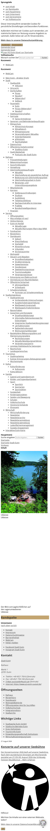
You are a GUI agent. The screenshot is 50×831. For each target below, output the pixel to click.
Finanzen (14, 211)
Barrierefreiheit (12, 637)
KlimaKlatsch (20, 129)
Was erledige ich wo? (19, 218)
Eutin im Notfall (17, 223)
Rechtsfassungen (22, 338)
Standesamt (15, 236)
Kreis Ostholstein (13, 729)
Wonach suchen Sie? (10, 57)
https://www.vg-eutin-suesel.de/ (23, 684)
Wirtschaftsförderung (19, 412)
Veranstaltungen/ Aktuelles (27, 134)
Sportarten (20, 387)
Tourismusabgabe (23, 272)
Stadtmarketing (17, 356)
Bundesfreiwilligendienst (25, 208)
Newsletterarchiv (17, 417)
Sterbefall (19, 244)
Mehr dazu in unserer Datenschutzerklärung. (22, 40)
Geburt (18, 239)
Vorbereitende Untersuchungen (29, 300)
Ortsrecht (14, 88)
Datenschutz (15, 144)
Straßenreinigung (22, 262)
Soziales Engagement (19, 428)
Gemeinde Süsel (8, 47)
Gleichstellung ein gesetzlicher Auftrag (31, 175)
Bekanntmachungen (19, 162)
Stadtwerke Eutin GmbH (16, 724)
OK (3, 829)
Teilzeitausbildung (23, 200)
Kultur (8, 364)
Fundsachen (15, 231)
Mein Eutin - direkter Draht (17, 78)
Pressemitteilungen (18, 159)
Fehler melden (12, 642)
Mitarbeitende (16, 188)
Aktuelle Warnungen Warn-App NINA (31, 228)
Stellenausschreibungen (25, 193)
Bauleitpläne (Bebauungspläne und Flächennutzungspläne (25, 334)
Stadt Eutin (15, 442)
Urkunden (19, 249)
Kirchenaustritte (22, 251)
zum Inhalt (10, 6)
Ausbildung (20, 198)
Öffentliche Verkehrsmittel (21, 147)
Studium (18, 195)
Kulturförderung (17, 366)
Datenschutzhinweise (15, 635)
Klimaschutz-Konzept (24, 126)
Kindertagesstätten (18, 394)
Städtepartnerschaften (20, 113)
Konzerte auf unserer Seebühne (23, 747)
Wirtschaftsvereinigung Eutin (18, 736)
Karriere (13, 190)
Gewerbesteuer (21, 264)
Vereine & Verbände (19, 405)
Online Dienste (16, 221)
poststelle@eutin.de (17, 681)
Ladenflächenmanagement (22, 425)
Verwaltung (15, 167)
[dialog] (25, 823)
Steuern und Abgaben (19, 256)
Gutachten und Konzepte (21, 313)
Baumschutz (15, 348)
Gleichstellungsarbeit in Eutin (28, 180)
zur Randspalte (12, 9)
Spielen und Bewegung (20, 397)
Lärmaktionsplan (22, 325)
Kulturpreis (20, 369)
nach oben (5, 625)
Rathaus (9, 157)
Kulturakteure (16, 371)
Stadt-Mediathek (17, 152)
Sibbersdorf (20, 98)
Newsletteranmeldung (20, 420)
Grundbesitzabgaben (24, 259)
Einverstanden (17, 45)
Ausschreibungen (18, 165)
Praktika (18, 205)
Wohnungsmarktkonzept (26, 331)
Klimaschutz (15, 124)
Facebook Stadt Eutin (15, 647)
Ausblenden (6, 45)
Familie (9, 374)
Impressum (11, 632)
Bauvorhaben (16, 310)
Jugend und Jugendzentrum (22, 377)
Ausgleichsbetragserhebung (27, 302)
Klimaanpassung (22, 131)
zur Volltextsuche (13, 19)
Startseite (5, 442)
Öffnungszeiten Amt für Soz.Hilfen (20, 705)
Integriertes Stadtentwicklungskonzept (32, 323)
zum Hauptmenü (13, 11)
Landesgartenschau (19, 351)
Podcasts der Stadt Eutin (26, 154)
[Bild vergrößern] (24, 512)
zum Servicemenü (13, 17)
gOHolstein (20, 139)
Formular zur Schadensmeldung (29, 292)
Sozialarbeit (15, 392)
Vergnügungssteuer (23, 274)
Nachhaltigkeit (21, 142)
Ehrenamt (14, 407)
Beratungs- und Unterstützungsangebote (26, 184)
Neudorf (18, 96)
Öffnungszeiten (17, 216)
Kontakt (9, 630)
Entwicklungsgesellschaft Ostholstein (22, 734)
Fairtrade (14, 116)
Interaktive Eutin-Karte (15, 430)
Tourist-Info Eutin (13, 731)
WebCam (9, 64)
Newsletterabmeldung (20, 422)
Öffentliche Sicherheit (19, 282)
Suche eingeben (8, 437)
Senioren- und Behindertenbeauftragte (27, 121)
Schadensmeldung (18, 290)
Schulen (13, 399)
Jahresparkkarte (22, 285)
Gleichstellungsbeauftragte (22, 170)
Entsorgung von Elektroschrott (23, 277)
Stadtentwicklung (13, 295)
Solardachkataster (23, 136)
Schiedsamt (20, 287)
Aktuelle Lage (20, 226)
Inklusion (19, 85)
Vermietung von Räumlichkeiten (24, 279)
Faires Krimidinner (23, 119)
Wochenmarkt (16, 361)
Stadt (8, 80)
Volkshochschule (17, 402)
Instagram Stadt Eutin (15, 649)
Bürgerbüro (15, 234)
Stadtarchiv (11, 713)
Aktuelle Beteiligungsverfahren (28, 341)
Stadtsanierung (17, 297)
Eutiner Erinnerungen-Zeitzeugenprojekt (28, 359)
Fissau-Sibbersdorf (23, 108)
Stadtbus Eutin (21, 149)
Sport (12, 382)
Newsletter (15, 415)
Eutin (17, 106)
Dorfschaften (16, 90)
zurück (14, 625)
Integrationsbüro (13, 710)
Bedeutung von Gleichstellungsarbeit (31, 177)
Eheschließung (21, 241)
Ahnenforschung (22, 246)
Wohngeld (14, 254)
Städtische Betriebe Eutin (17, 726)
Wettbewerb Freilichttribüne (27, 308)
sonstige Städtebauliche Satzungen (25, 346)
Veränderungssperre (24, 343)
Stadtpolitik (15, 83)
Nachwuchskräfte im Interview (28, 203)
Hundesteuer (21, 267)
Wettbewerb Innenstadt (25, 305)
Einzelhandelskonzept (24, 315)
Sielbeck (18, 101)
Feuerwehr (15, 103)
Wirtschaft (10, 410)
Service (9, 213)
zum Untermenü (13, 14)
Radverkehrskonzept (24, 328)
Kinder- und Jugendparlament (23, 379)
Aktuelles (19, 172)
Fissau (17, 93)
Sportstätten (20, 389)
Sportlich (19, 384)
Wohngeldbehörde (14, 702)
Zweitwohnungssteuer (24, 269)
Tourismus (10, 354)
